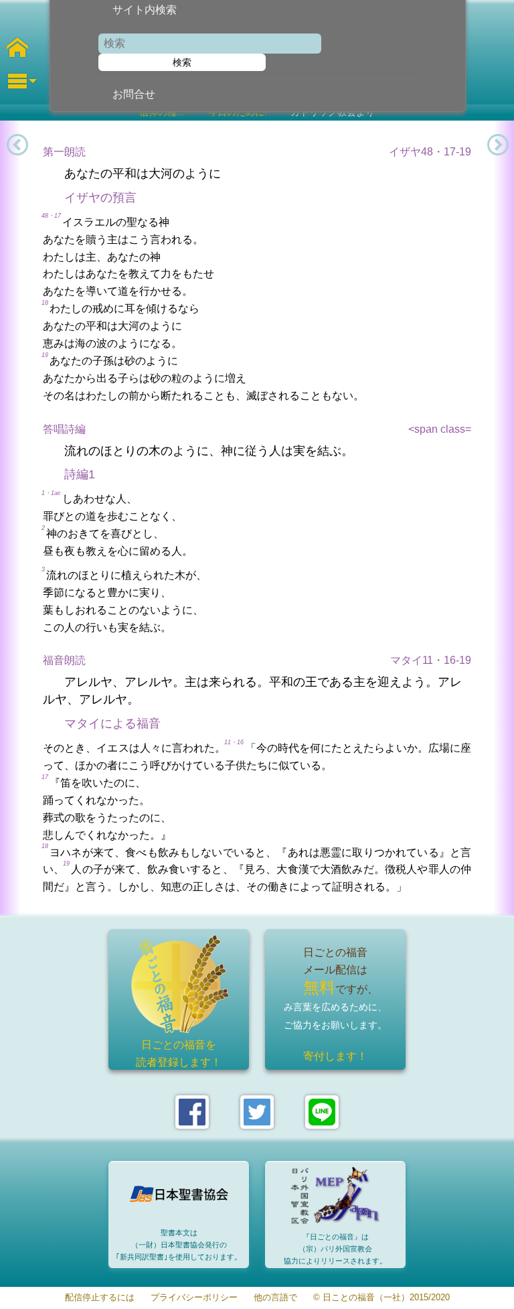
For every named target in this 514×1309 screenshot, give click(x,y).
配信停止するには (100, 1298)
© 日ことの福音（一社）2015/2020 (381, 1298)
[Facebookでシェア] (192, 1112)
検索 (182, 62)
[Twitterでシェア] (257, 1112)
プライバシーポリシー (194, 1298)
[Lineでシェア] (322, 1112)
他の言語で (275, 1298)
